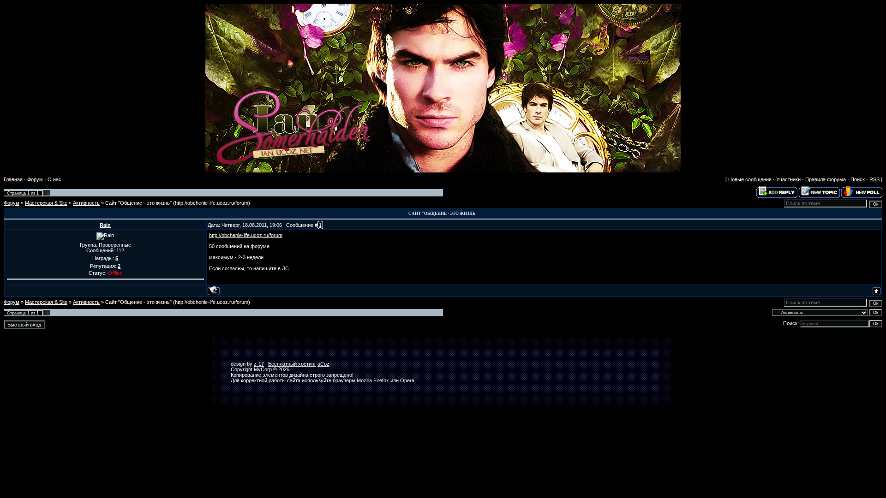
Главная (13, 179)
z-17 (259, 364)
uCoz (323, 364)
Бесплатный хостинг (292, 364)
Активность (86, 203)
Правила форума (825, 179)
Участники (788, 179)
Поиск (857, 179)
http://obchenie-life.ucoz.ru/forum (245, 235)
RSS (874, 179)
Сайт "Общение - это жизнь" (138, 203)
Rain (105, 225)
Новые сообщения (750, 179)
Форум (35, 179)
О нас (54, 179)
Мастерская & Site (46, 203)
